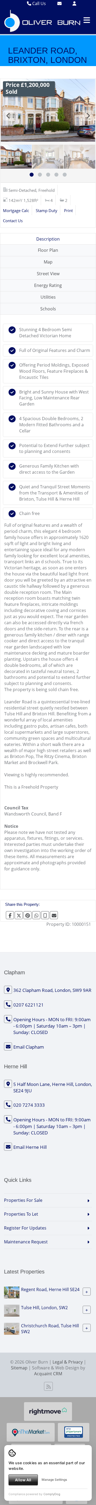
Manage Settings (54, 1480)
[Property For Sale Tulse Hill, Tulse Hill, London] (11, 1310)
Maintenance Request (26, 1242)
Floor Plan (48, 250)
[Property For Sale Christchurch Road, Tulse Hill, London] (11, 1328)
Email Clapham (28, 1047)
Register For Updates (25, 1228)
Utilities (48, 297)
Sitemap (19, 1368)
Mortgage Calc (16, 210)
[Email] (54, 915)
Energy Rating (48, 285)
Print (68, 210)
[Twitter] (19, 915)
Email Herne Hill (30, 1147)
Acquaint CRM (48, 1374)
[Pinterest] (27, 915)
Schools (48, 309)
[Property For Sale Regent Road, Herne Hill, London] (11, 1292)
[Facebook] (10, 915)
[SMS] (45, 915)
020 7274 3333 (29, 1105)
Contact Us (13, 220)
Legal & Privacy (68, 1362)
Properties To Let (21, 1214)
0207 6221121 (28, 1005)
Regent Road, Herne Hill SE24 (50, 1289)
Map (48, 262)
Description (48, 239)
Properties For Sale (23, 1200)
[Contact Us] (74, 3)
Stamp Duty (46, 210)
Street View (48, 274)
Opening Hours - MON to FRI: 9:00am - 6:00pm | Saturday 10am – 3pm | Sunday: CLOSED (52, 1026)
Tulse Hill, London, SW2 (44, 1307)
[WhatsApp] (36, 915)
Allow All (23, 1480)
